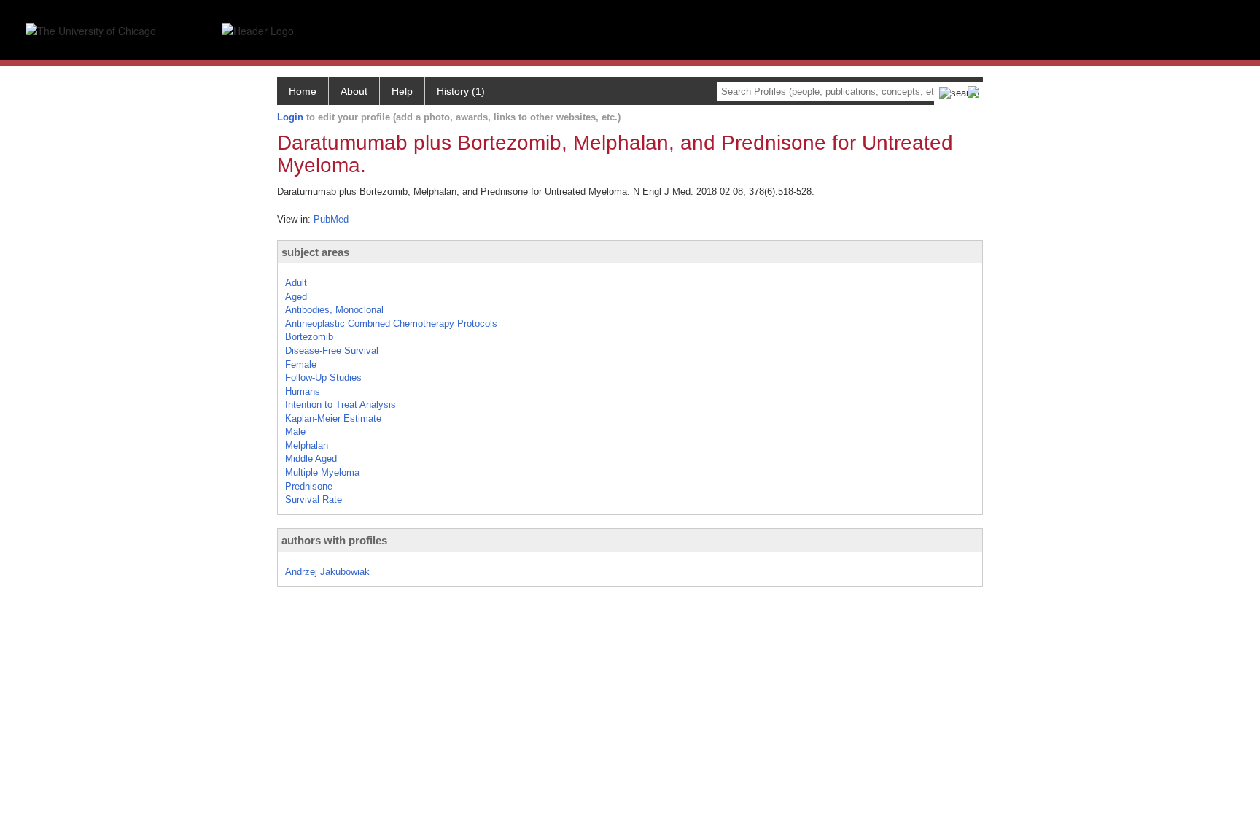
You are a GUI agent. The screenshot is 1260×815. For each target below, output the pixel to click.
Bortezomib (309, 336)
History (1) (461, 91)
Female (300, 364)
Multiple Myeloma (322, 472)
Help (402, 91)
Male (295, 431)
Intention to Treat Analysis (340, 404)
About (354, 91)
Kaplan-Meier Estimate (333, 418)
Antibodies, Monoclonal (334, 309)
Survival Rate (313, 499)
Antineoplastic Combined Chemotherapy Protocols (391, 323)
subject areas (315, 252)
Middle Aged (311, 458)
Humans (302, 391)
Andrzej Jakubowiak (327, 571)
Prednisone (308, 486)
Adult (296, 282)
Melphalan (306, 445)
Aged (296, 296)
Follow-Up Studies (323, 377)
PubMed (331, 219)
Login (290, 117)
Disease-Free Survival (331, 350)
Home (302, 91)
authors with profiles (334, 540)
